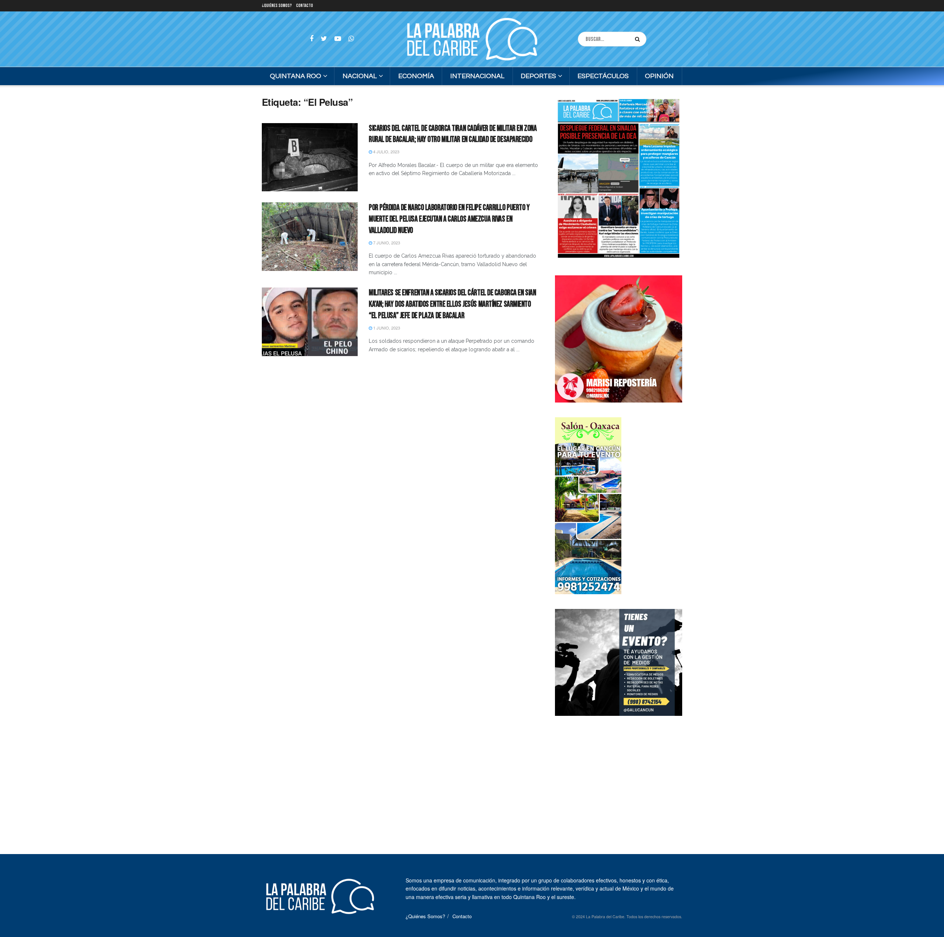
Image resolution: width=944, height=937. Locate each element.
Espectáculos (603, 76)
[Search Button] (638, 39)
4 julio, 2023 (385, 151)
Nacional (360, 76)
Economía (416, 76)
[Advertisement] (618, 777)
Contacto (304, 5)
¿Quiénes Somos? (277, 5)
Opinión (659, 76)
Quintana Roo (295, 76)
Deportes (538, 76)
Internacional (477, 76)
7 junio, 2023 (386, 242)
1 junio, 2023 (386, 328)
